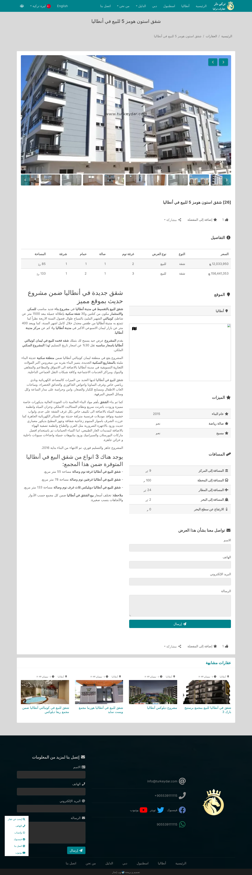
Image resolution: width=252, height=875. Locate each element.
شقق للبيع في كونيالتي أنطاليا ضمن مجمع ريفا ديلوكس (45, 710)
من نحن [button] (124, 6)
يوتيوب (135, 810)
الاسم (227, 540)
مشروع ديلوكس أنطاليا (162, 708)
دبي (154, 6)
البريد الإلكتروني (220, 574)
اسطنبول (169, 6)
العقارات (211, 36)
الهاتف (227, 557)
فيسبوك (172, 810)
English (62, 6)
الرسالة (226, 591)
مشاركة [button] (172, 220)
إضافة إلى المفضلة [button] (200, 220)
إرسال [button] (178, 624)
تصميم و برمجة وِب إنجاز (126, 872)
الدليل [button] (142, 6)
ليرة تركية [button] (39, 6)
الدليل (109, 863)
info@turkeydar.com (162, 781)
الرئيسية (201, 6)
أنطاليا (185, 6)
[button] (223, 62)
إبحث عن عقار (15, 819)
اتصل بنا (105, 6)
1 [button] (223, 220)
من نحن (91, 863)
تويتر (153, 810)
